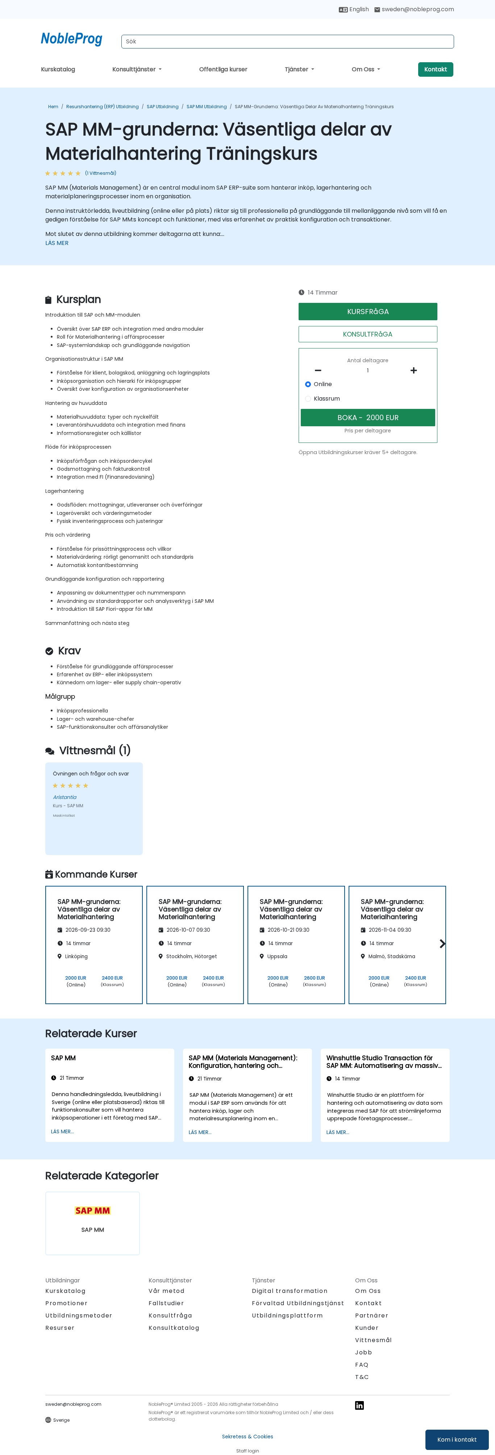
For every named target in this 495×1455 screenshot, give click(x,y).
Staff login (247, 1451)
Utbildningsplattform (287, 1315)
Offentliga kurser (223, 69)
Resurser (60, 1328)
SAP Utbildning (163, 106)
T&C (362, 1377)
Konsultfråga (170, 1315)
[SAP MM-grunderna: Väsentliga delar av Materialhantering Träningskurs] (78, 38)
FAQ (362, 1365)
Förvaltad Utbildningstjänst (298, 1303)
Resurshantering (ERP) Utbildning (102, 106)
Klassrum (327, 398)
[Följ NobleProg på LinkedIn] (359, 1405)
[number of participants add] (415, 370)
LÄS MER (56, 243)
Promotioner (66, 1303)
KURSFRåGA (368, 311)
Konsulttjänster (134, 69)
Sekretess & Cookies (247, 1436)
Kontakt (435, 69)
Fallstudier (166, 1303)
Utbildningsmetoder (79, 1315)
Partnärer (371, 1315)
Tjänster (297, 69)
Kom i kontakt (457, 1439)
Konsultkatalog (174, 1328)
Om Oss (364, 69)
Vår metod (166, 1291)
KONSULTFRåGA (367, 334)
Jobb (363, 1352)
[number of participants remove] (320, 370)
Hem (53, 106)
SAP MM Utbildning (207, 106)
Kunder (367, 1328)
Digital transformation (290, 1291)
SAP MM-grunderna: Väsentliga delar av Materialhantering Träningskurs (314, 106)
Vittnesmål (373, 1340)
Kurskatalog (58, 69)
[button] (440, 943)
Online (323, 384)
